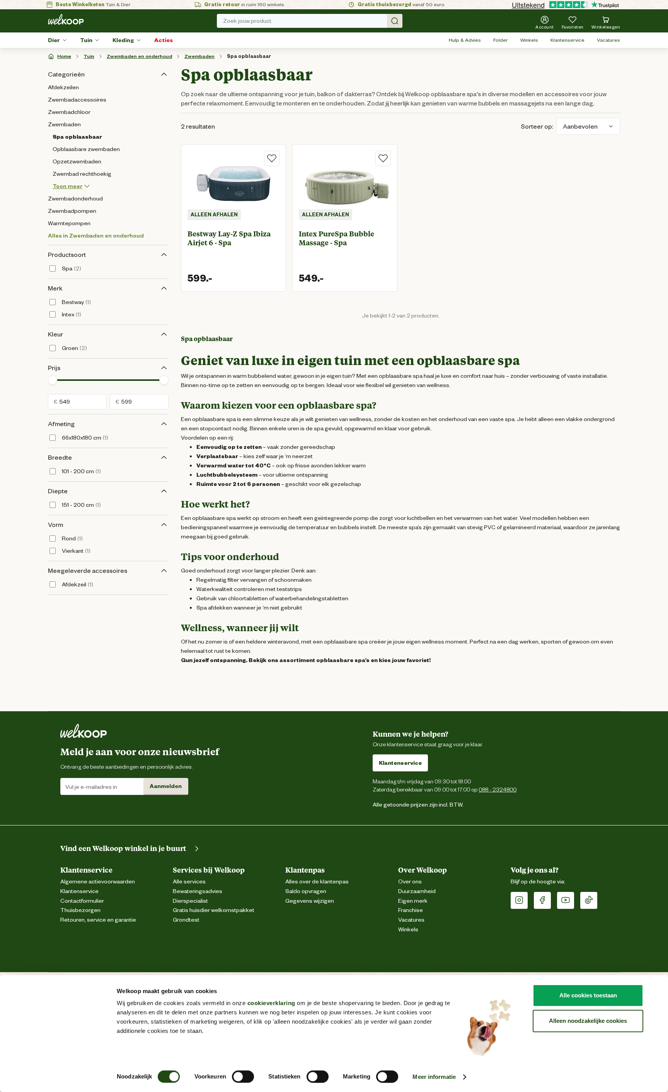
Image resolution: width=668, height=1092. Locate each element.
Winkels (529, 40)
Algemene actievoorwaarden (97, 882)
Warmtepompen (69, 223)
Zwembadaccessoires (77, 99)
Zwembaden (199, 56)
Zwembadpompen (72, 211)
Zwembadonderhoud (75, 198)
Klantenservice (567, 40)
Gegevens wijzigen (309, 901)
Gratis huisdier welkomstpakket (213, 910)
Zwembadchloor (69, 112)
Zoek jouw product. (248, 21)
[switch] (243, 1076)
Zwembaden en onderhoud (139, 56)
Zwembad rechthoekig (82, 174)
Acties (163, 40)
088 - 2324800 (497, 789)
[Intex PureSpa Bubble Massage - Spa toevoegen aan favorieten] (383, 158)
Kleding (123, 40)
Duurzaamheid (417, 891)
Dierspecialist (190, 901)
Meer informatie (434, 1076)
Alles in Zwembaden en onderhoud (96, 235)
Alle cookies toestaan (588, 995)
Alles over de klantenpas (317, 882)
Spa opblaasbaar (249, 56)
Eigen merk (413, 901)
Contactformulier (82, 901)
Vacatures (608, 40)
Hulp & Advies (465, 40)
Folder (500, 40)
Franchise (410, 910)
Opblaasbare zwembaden (86, 149)
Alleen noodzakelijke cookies (588, 1020)
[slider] (52, 380)
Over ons (410, 882)
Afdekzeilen (63, 87)
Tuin (86, 40)
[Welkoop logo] (66, 19)
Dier (54, 40)
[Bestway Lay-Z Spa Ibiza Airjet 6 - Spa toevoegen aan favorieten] (271, 158)
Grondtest (186, 920)
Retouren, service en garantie (98, 920)
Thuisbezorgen (80, 910)
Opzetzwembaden (77, 161)
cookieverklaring (271, 1003)
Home (64, 56)
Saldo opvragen (305, 891)
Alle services (189, 882)
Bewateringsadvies (197, 891)
